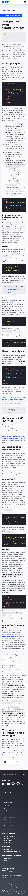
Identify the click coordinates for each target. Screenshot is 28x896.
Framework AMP (8, 796)
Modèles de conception (10, 817)
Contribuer (7, 828)
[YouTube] (8, 783)
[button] (25, 2)
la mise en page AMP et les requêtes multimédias (15, 288)
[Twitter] (3, 783)
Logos (5, 860)
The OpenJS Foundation (10, 836)
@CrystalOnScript (17, 762)
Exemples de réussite (9, 800)
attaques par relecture (9, 637)
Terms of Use (5, 875)
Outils (5, 819)
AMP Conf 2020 (8, 849)
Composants (7, 813)
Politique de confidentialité (15, 875)
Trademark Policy (8, 840)
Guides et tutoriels (9, 811)
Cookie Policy (5, 877)
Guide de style (7, 858)
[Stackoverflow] (23, 783)
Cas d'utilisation (8, 798)
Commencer (7, 808)
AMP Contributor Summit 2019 (12, 851)
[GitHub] (18, 783)
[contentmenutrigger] (13, 11)
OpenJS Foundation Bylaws (11, 838)
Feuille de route (8, 830)
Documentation (6, 19)
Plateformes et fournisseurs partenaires (14, 825)
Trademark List (8, 843)
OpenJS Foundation (8, 882)
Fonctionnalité (8, 802)
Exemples (6, 815)
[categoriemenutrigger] (11, 15)
